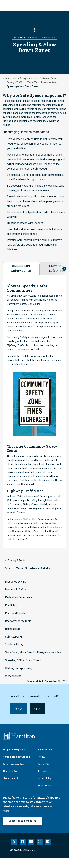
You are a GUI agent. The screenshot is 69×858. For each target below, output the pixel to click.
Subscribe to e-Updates (22, 820)
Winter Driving (13, 676)
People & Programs (14, 749)
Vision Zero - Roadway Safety (43, 82)
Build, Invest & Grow (14, 764)
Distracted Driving (15, 581)
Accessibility (44, 778)
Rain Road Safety (15, 613)
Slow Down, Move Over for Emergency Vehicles (33, 652)
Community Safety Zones (21, 268)
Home (6, 78)
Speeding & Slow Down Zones (23, 660)
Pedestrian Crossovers (18, 597)
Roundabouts (12, 628)
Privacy (41, 756)
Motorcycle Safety (16, 589)
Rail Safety (11, 605)
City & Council (11, 778)
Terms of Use (45, 749)
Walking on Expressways (19, 668)
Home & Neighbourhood (25, 78)
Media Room (44, 785)
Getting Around (50, 78)
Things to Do (10, 771)
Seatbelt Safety (14, 644)
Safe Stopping (13, 636)
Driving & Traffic (15, 82)
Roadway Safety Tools (18, 621)
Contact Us (43, 764)
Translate (42, 771)
